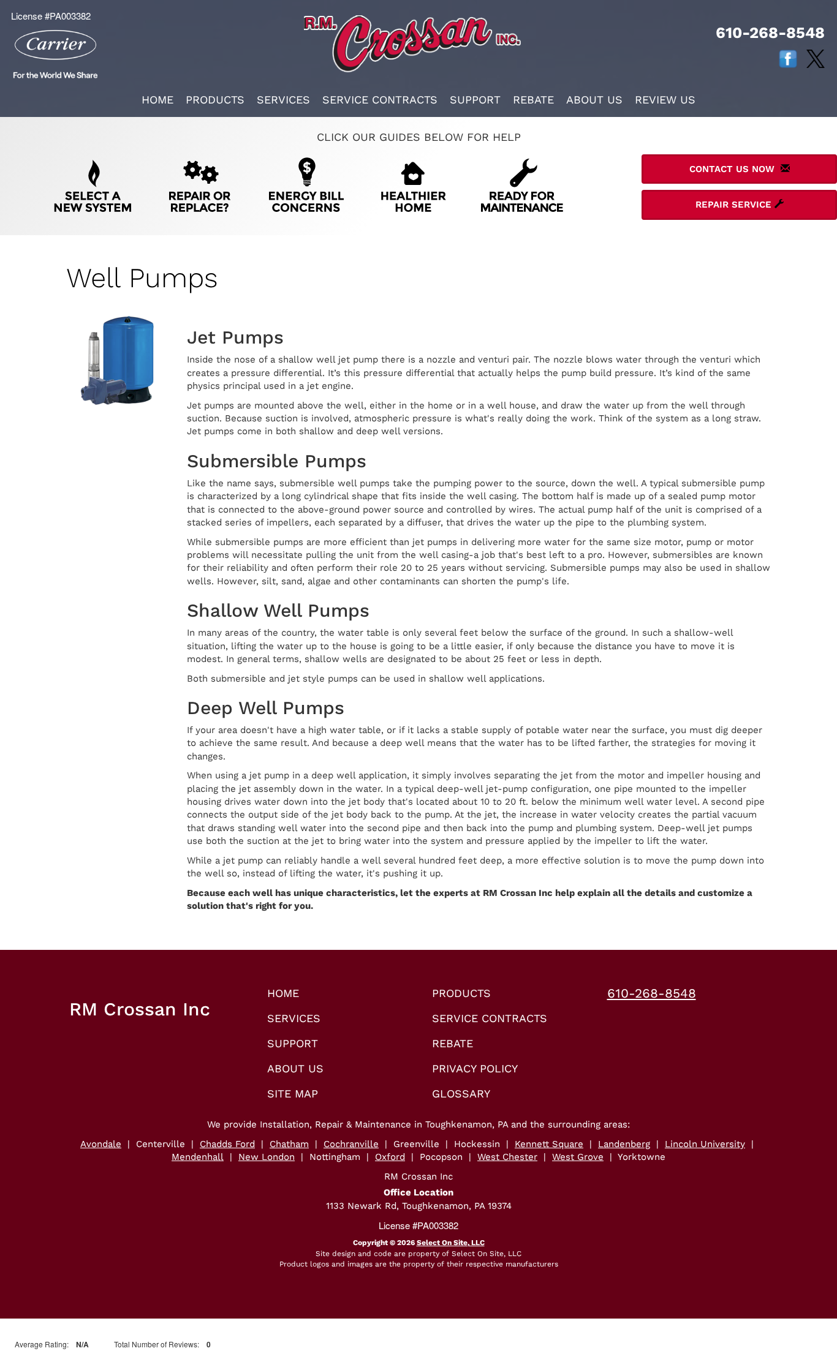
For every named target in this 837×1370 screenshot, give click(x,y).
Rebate (533, 99)
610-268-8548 (651, 993)
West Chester (507, 1156)
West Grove (578, 1156)
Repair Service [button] (735, 204)
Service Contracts (379, 99)
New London (266, 1156)
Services (283, 99)
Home (157, 99)
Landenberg (624, 1144)
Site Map (292, 1093)
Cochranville (351, 1144)
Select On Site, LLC (451, 1242)
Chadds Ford (227, 1144)
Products (215, 99)
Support (475, 99)
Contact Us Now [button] (735, 169)
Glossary (461, 1093)
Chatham (289, 1144)
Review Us (665, 99)
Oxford (390, 1156)
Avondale (100, 1144)
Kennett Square (549, 1144)
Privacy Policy (475, 1068)
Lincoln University (705, 1144)
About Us (594, 99)
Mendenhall (198, 1156)
